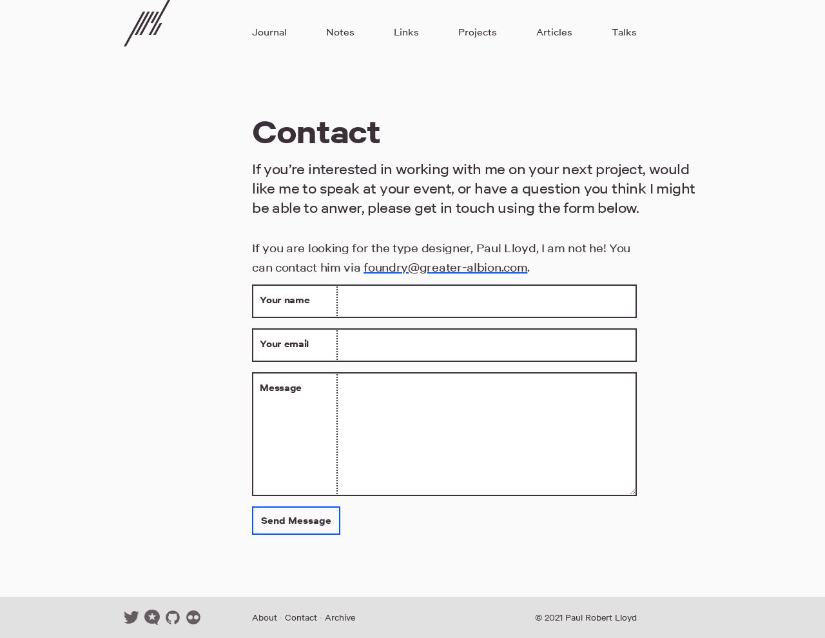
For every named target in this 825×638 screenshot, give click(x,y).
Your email (284, 343)
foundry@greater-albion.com (445, 267)
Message (281, 387)
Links (406, 32)
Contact (301, 617)
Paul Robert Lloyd (601, 617)
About (264, 617)
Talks (624, 32)
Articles (554, 32)
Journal (269, 32)
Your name (284, 300)
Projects (477, 32)
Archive (340, 617)
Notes (340, 32)
